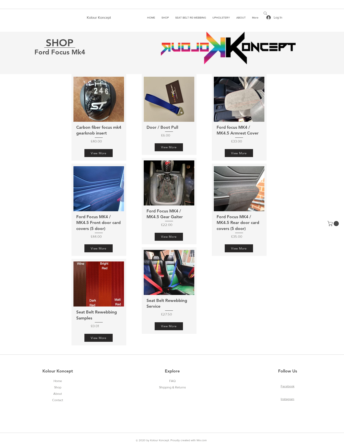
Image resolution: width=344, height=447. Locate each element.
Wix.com (201, 440)
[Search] (265, 13)
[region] (98, 117)
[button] (333, 223)
